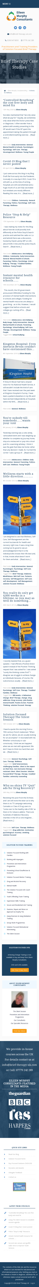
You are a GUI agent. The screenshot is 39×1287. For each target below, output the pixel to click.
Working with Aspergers (15, 859)
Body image (7, 322)
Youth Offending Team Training (18, 897)
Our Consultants (19, 1020)
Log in (33, 1283)
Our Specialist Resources (19, 1023)
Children (15, 200)
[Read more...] (28, 193)
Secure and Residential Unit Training (19, 905)
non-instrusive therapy (23, 769)
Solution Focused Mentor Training (19, 877)
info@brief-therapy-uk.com (20, 34)
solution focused (9, 584)
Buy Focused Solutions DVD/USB (20, 1163)
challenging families (11, 766)
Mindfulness (8, 576)
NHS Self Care (19, 576)
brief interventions (20, 764)
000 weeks (17, 695)
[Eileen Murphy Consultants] (5, 91)
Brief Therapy (18, 574)
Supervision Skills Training (16, 901)
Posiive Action (20, 703)
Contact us (12, 1177)
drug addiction (18, 830)
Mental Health (12, 886)
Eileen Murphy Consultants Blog (17, 91)
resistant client (9, 771)
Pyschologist (28, 147)
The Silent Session (13, 934)
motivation (29, 830)
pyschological (8, 832)
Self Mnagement (17, 579)
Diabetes (27, 574)
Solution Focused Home (17, 1159)
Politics (14, 203)
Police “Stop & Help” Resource (19, 1231)
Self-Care (16, 150)
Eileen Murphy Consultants (19, 16)
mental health (8, 703)
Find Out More (19, 1031)
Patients (28, 576)
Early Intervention (19, 145)
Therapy (24, 150)
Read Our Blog (14, 1154)
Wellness (19, 152)
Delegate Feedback (15, 1173)
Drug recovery (16, 700)
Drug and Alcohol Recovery (16, 881)
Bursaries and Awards (16, 1168)
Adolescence (17, 254)
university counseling (18, 776)
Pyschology (7, 150)
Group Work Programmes (16, 923)
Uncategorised (9, 152)
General (30, 145)
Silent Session (21, 771)
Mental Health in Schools (12, 147)
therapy (28, 705)
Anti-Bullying (28, 254)
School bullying (18, 327)
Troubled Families (24, 263)
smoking (25, 832)
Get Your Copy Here (20, 970)
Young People (28, 152)
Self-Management (25, 581)
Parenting (7, 203)
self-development (10, 581)
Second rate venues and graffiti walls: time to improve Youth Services (19, 1245)
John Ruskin (27, 700)
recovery (6, 579)
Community (23, 200)
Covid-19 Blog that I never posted (20, 1227)
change (24, 698)
